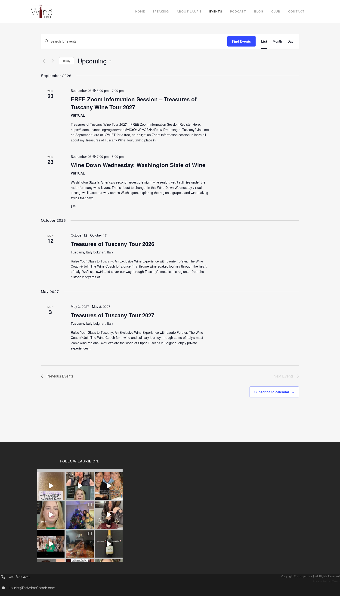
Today (66, 60)
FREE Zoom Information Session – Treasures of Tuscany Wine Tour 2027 (134, 103)
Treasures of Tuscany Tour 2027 (112, 315)
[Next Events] (53, 61)
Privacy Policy (321, 581)
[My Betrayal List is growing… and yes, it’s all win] (109, 515)
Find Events (241, 41)
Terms (336, 581)
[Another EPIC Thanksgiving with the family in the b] (79, 544)
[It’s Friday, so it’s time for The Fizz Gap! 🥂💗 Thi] (51, 485)
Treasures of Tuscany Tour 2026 (112, 244)
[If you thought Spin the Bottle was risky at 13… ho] (109, 544)
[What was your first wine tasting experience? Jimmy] (51, 515)
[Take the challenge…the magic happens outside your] (109, 485)
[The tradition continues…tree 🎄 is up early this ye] (79, 515)
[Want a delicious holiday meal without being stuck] (79, 485)
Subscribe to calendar (271, 392)
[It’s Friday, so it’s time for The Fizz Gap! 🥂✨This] (51, 544)
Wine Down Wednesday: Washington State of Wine (138, 165)
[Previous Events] (43, 61)
